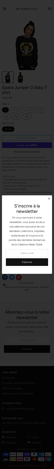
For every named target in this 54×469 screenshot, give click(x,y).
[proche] (49, 198)
